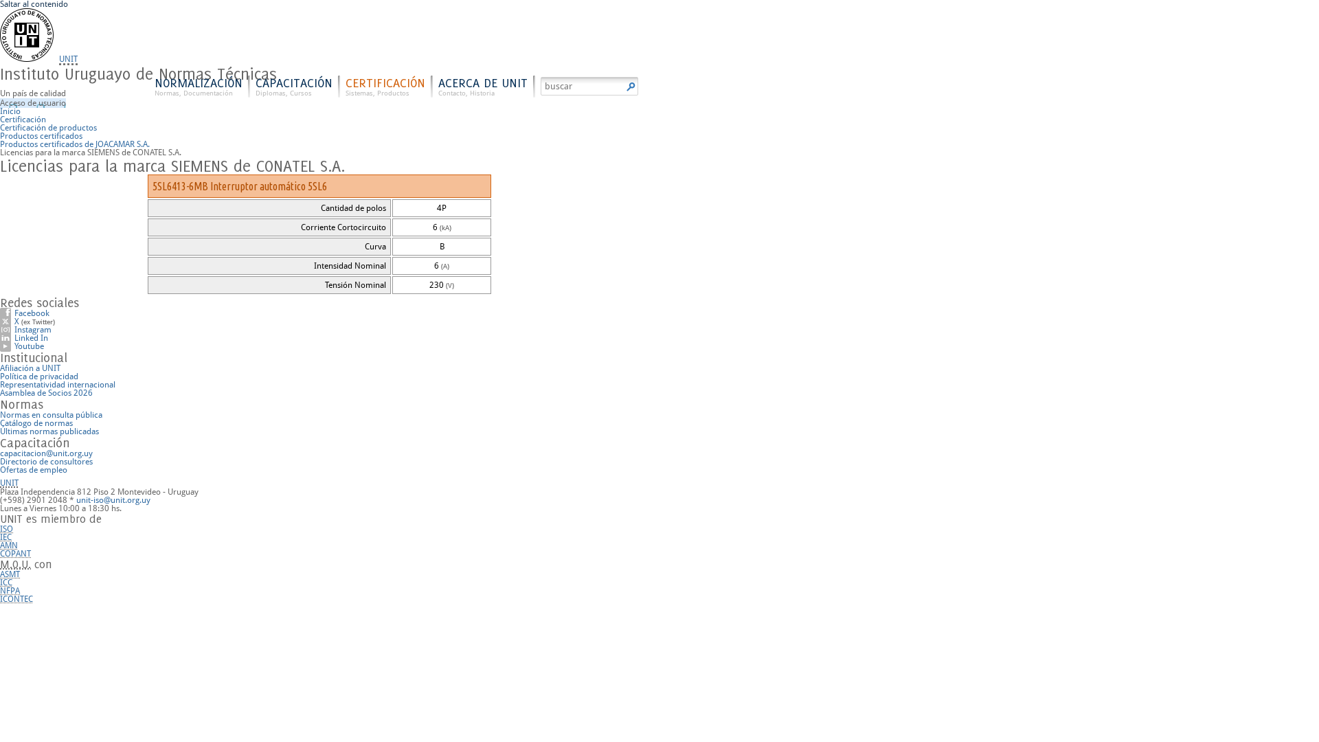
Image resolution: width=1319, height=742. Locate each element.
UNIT (68, 59)
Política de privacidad (39, 376)
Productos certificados (41, 136)
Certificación (385, 86)
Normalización (199, 86)
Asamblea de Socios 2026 (46, 393)
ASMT (10, 574)
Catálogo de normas (36, 423)
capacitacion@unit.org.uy (46, 453)
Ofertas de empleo (33, 470)
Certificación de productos (48, 128)
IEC (6, 537)
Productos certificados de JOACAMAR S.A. (75, 144)
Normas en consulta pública (51, 415)
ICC (6, 582)
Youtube (29, 346)
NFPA (10, 591)
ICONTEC (16, 599)
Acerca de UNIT (483, 86)
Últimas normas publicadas (49, 431)
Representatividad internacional (57, 385)
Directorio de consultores (46, 461)
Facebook (31, 313)
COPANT (15, 554)
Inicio (10, 111)
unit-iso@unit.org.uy (113, 500)
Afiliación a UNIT (30, 368)
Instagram (33, 330)
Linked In (31, 338)
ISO (6, 529)
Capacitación (294, 86)
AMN (9, 545)
